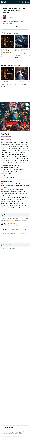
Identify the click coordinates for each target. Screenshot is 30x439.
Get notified (15, 26)
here (23, 193)
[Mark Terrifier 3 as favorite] (27, 108)
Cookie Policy (16, 436)
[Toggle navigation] (28, 2)
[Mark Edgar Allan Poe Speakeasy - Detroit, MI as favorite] (26, 37)
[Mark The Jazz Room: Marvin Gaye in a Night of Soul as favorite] (26, 69)
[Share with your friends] (27, 104)
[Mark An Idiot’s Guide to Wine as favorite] (12, 37)
